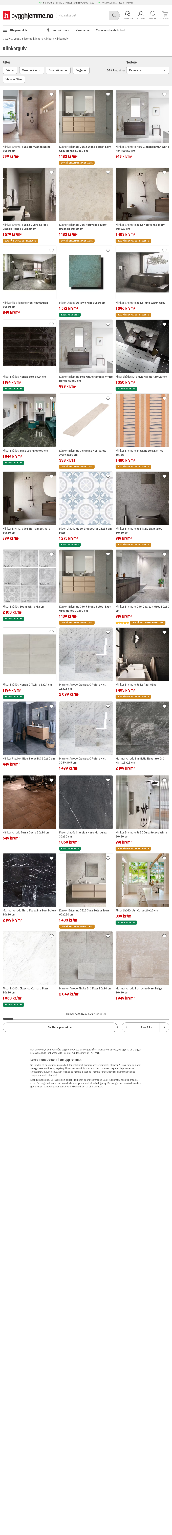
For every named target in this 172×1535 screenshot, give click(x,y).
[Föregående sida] (126, 1027)
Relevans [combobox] (135, 70)
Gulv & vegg (12, 38)
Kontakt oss (60, 30)
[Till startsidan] (28, 15)
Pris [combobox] (8, 70)
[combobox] (145, 1027)
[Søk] (114, 15)
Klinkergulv (62, 38)
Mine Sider (141, 18)
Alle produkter (19, 30)
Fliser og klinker (31, 38)
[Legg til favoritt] (51, 94)
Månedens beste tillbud (110, 30)
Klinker (48, 38)
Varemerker (83, 30)
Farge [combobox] (79, 70)
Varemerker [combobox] (29, 70)
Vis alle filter (14, 79)
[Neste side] (164, 1027)
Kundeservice (127, 18)
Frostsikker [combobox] (56, 70)
